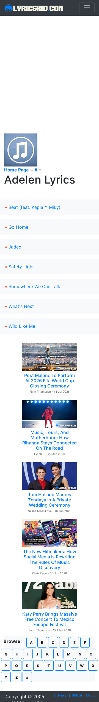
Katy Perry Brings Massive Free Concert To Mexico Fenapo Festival (49, 619)
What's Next (21, 306)
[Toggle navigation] (87, 7)
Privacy (60, 695)
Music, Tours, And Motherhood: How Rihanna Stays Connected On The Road (49, 440)
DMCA (77, 695)
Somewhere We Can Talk (34, 286)
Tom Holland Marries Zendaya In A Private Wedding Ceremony (49, 500)
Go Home (18, 227)
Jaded (15, 247)
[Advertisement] (49, 68)
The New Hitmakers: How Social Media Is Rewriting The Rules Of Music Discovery (49, 559)
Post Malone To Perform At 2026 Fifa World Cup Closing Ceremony (49, 381)
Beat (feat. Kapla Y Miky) (35, 207)
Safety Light (21, 266)
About (90, 695)
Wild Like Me (22, 326)
